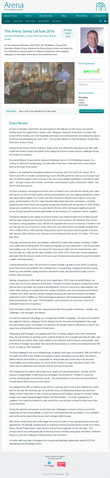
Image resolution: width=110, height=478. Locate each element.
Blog (64, 15)
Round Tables (44, 21)
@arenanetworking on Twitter (100, 21)
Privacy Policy (59, 474)
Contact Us (99, 15)
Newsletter (81, 15)
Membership (46, 15)
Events (28, 15)
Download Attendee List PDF (91, 111)
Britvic (92, 71)
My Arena (57, 21)
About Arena (10, 15)
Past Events (30, 21)
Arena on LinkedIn (105, 21)
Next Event (17, 21)
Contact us (83, 84)
